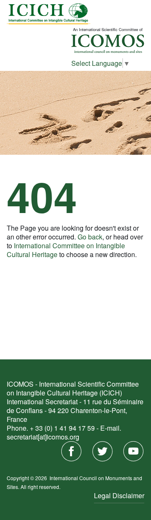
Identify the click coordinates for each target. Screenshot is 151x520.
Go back (90, 237)
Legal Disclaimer (119, 495)
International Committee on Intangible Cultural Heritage (66, 250)
